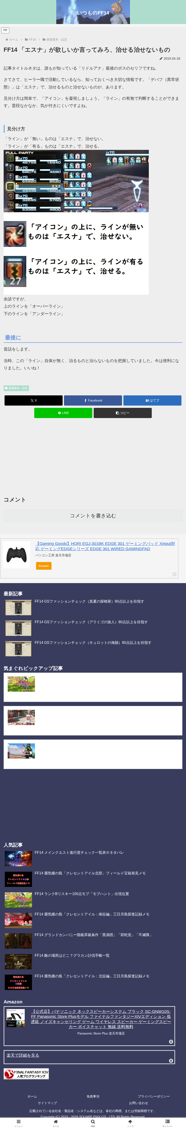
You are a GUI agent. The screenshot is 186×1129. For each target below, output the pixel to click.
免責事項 (93, 1096)
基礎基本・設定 (18, 388)
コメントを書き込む (93, 515)
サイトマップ (47, 1103)
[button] (123, 413)
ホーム (32, 1096)
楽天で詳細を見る (23, 1055)
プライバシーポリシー (154, 1096)
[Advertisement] (93, 458)
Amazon (44, 565)
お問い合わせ (138, 1103)
